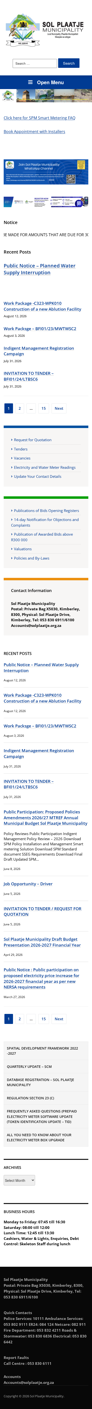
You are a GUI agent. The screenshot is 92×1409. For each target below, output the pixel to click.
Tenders (20, 449)
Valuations (23, 548)
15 (43, 408)
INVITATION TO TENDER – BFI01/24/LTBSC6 (29, 376)
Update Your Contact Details (37, 476)
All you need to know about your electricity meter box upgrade (39, 1137)
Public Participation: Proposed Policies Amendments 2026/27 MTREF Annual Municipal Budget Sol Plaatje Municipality (45, 817)
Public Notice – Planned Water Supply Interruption (40, 269)
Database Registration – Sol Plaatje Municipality (40, 1082)
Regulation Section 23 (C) (30, 1098)
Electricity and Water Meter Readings (45, 467)
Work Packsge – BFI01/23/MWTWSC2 (40, 328)
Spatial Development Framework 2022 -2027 (42, 1051)
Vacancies (22, 458)
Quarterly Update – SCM (29, 1066)
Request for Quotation (33, 439)
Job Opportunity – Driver (28, 884)
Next (59, 408)
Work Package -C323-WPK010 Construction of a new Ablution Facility (42, 306)
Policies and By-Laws (31, 558)
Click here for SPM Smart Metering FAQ (39, 118)
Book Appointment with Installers (34, 131)
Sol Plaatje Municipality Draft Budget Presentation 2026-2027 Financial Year (42, 942)
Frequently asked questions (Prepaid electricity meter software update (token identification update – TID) (42, 1116)
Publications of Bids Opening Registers (46, 510)
